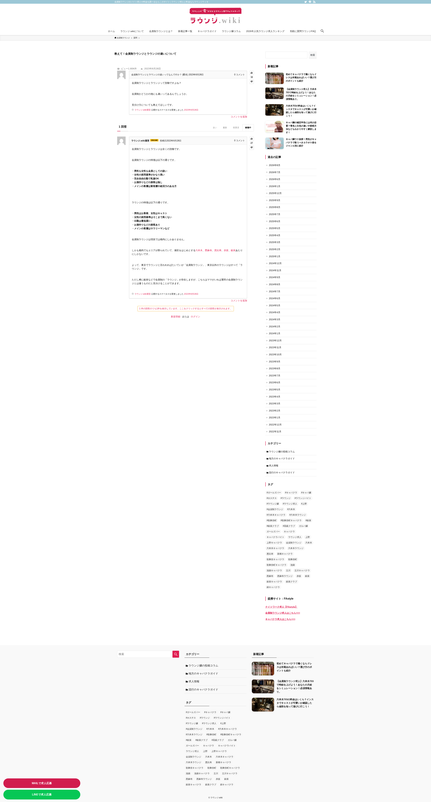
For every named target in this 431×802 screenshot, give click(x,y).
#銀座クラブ (273, 526)
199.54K (154, 140)
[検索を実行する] (175, 654)
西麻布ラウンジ (285, 576)
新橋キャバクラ (285, 554)
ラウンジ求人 (294, 537)
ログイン (195, 316)
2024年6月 (274, 298)
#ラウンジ (286, 498)
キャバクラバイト (275, 537)
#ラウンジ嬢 (273, 503)
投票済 (236, 127)
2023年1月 (274, 417)
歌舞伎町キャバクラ (276, 565)
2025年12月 (275, 193)
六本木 (199, 250)
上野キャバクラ (274, 542)
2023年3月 (274, 403)
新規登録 (175, 316)
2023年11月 (275, 347)
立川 (288, 570)
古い (215, 127)
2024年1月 (274, 333)
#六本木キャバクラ (276, 515)
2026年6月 (274, 179)
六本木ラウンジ (296, 548)
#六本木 (291, 509)
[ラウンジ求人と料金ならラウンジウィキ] (215, 16)
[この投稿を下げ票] (251, 81)
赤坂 (226, 250)
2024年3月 (274, 319)
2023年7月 (274, 375)
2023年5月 (274, 389)
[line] (310, 2)
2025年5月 (274, 228)
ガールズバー (273, 531)
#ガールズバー (274, 492)
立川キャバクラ (302, 570)
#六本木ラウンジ (297, 515)
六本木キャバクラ (275, 548)
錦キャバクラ (273, 587)
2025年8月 (274, 207)
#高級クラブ (289, 526)
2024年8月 (274, 284)
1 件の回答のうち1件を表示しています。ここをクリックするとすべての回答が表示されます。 (185, 308)
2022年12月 (275, 424)
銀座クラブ (291, 581)
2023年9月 (274, 361)
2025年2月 (274, 249)
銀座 (233, 250)
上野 (307, 537)
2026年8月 (274, 165)
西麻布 (208, 250)
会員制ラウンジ (293, 542)
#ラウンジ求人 (290, 503)
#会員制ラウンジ (275, 509)
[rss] (314, 2)
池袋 (292, 565)
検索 (312, 55)
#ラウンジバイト (303, 498)
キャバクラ (289, 531)
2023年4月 (274, 396)
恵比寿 (217, 250)
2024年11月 (275, 270)
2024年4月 (274, 312)
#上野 (304, 503)
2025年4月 (274, 235)
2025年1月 (274, 256)
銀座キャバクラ (274, 581)
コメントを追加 (239, 116)
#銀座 (308, 520)
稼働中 (248, 127)
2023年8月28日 (191, 110)
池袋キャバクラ (274, 570)
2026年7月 (274, 172)
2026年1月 (274, 186)
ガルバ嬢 (303, 526)
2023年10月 (275, 354)
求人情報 (273, 465)
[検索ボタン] (322, 31)
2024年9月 (274, 277)
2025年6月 (274, 221)
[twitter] (305, 2)
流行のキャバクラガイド (282, 472)
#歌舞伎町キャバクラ (291, 520)
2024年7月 (274, 291)
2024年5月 (274, 305)
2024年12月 (275, 263)
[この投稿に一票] (251, 73)
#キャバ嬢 (306, 492)
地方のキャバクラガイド (282, 458)
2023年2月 (274, 410)
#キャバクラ (291, 492)
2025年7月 (274, 214)
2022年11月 (275, 431)
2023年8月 (274, 368)
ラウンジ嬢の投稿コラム (282, 451)
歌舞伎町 (292, 559)
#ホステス (272, 498)
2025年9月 (274, 200)
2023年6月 (274, 382)
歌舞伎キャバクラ (275, 559)
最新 (225, 127)
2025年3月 (274, 242)
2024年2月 (274, 326)
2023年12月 (275, 340)
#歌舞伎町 (272, 520)
